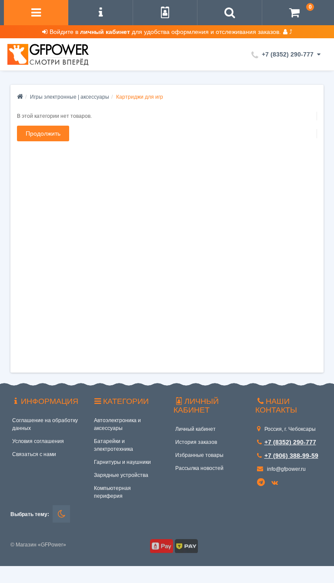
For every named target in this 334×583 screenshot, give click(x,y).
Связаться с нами (34, 454)
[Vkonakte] (276, 483)
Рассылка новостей (199, 468)
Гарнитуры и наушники (122, 462)
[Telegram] (261, 482)
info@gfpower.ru (286, 469)
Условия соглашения (38, 441)
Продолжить (43, 133)
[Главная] (20, 97)
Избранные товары (199, 455)
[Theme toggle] (61, 514)
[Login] (165, 13)
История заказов (196, 442)
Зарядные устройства (121, 475)
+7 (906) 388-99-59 (291, 455)
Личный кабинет (195, 429)
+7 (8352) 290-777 (290, 442)
